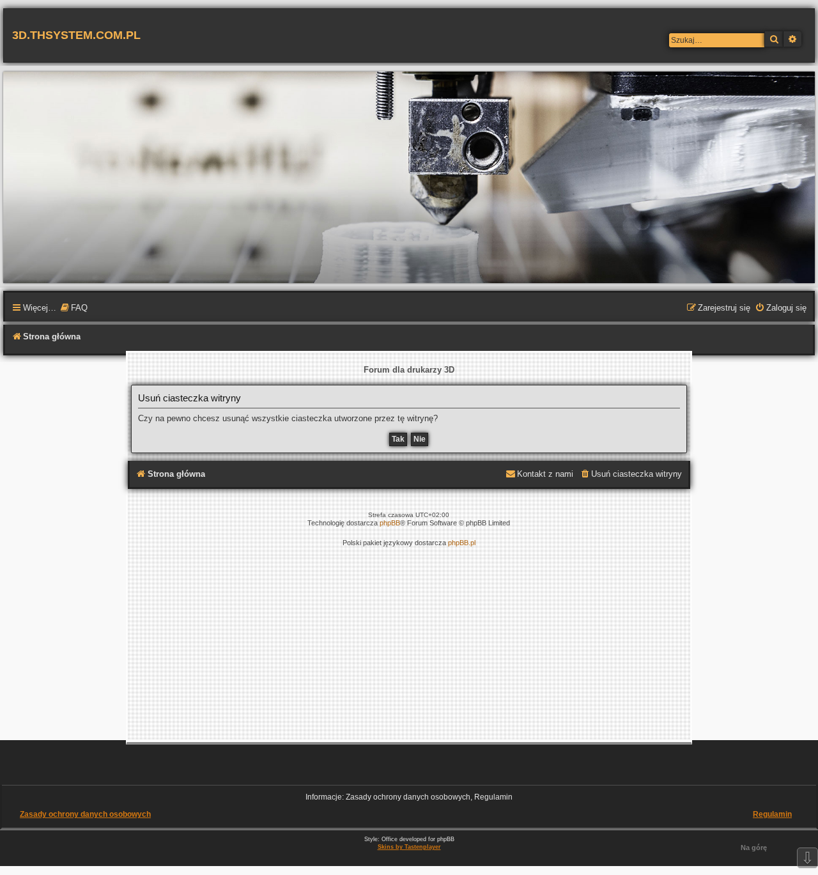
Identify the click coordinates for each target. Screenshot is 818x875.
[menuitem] (73, 309)
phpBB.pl (461, 542)
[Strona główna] (409, 177)
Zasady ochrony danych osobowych (85, 814)
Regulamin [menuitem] (772, 814)
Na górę (754, 847)
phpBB (390, 523)
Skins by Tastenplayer (409, 847)
